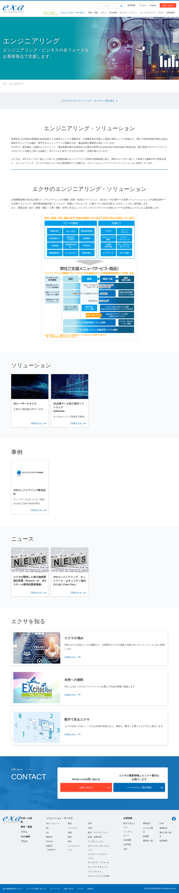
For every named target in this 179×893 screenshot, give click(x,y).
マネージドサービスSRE (98, 876)
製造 (70, 823)
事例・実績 (93, 12)
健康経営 (163, 828)
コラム (103, 12)
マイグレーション (95, 841)
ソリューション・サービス (72, 12)
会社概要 (127, 840)
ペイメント (73, 828)
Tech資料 (113, 12)
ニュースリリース (147, 12)
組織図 (146, 836)
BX (47, 828)
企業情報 (170, 12)
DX (47, 832)
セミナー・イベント (128, 12)
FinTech (49, 841)
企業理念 (127, 844)
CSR (162, 823)
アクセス (143, 5)
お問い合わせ (168, 5)
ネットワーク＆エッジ (97, 867)
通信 (70, 837)
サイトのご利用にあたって (36, 889)
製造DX (49, 837)
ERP (90, 823)
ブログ (161, 12)
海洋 (70, 841)
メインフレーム (95, 871)
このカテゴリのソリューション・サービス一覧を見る (87, 101)
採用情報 (131, 5)
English (153, 5)
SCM (90, 828)
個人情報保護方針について (13, 889)
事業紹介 (147, 823)
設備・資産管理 (95, 837)
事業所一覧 (148, 841)
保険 (70, 832)
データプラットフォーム (98, 862)
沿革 (125, 849)
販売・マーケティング (97, 832)
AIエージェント (53, 823)
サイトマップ (55, 889)
